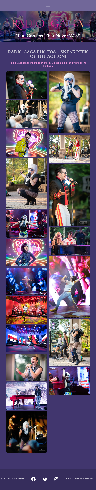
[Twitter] (45, 479)
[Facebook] (33, 479)
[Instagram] (56, 479)
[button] (48, 5)
